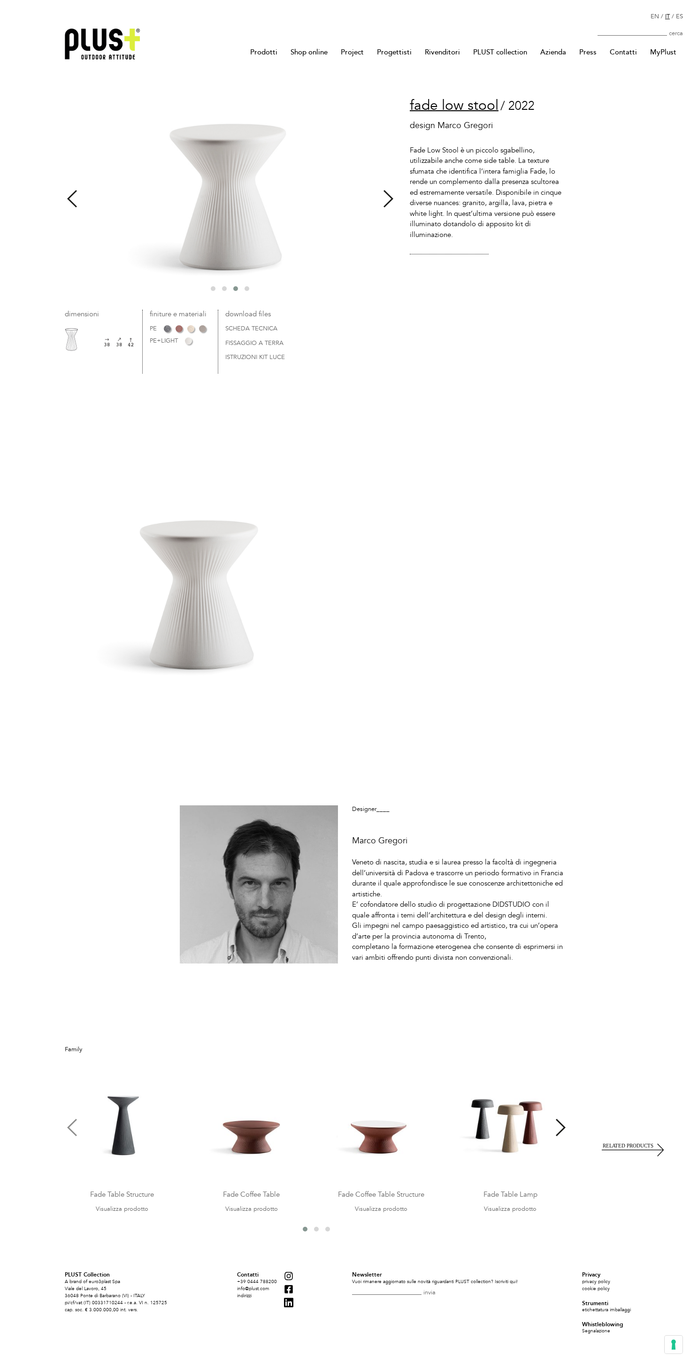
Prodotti (263, 52)
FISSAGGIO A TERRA (254, 343)
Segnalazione (596, 1331)
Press (588, 52)
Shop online (309, 52)
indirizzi (244, 1295)
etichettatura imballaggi (606, 1310)
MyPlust (663, 52)
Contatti (623, 52)
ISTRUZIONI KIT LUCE (255, 357)
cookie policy (596, 1288)
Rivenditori (442, 52)
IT (667, 16)
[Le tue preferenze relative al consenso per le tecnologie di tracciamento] (673, 1344)
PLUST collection (500, 52)
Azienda (553, 52)
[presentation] (72, 198)
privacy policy (596, 1281)
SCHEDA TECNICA (251, 329)
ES (679, 16)
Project (352, 52)
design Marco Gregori (451, 126)
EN (655, 16)
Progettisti (394, 52)
